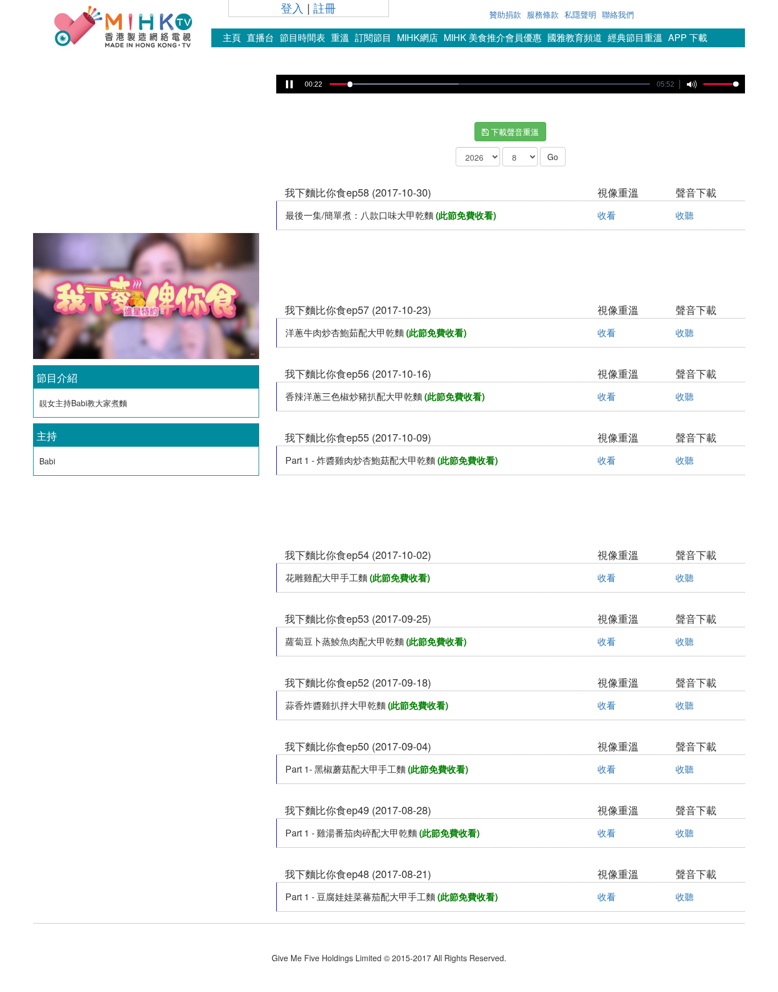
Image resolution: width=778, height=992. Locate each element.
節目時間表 (302, 37)
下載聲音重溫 (514, 131)
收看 (606, 215)
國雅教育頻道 (574, 37)
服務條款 (543, 14)
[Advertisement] (145, 150)
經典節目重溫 (635, 37)
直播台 (260, 37)
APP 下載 (687, 37)
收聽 (684, 215)
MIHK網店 (417, 37)
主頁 (232, 37)
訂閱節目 (373, 37)
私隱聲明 (580, 14)
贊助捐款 (505, 14)
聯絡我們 (618, 14)
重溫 (340, 37)
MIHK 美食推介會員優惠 (493, 37)
